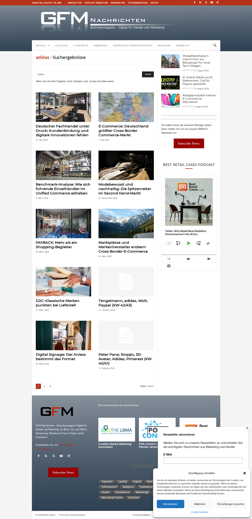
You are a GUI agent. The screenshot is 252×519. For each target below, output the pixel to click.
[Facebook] (194, 2)
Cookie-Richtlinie (199, 512)
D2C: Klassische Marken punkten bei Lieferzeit (58, 303)
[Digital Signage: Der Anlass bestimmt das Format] (63, 335)
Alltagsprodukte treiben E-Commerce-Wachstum (199, 99)
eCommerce (122, 492)
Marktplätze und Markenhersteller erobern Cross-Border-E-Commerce (123, 247)
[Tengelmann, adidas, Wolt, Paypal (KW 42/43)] (126, 281)
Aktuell (41, 45)
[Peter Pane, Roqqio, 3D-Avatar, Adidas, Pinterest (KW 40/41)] (126, 335)
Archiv (154, 2)
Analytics (128, 487)
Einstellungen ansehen (230, 504)
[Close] (247, 428)
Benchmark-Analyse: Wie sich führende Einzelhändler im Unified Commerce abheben (63, 188)
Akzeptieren (170, 504)
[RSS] (200, 2)
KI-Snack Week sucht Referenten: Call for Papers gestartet (197, 80)
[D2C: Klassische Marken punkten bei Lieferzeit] (63, 281)
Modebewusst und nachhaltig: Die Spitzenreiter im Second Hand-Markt (125, 188)
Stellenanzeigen (138, 2)
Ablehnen (199, 504)
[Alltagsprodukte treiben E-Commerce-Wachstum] (170, 101)
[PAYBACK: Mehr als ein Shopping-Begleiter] (63, 223)
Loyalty (122, 481)
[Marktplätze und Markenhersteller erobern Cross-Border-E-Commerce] (126, 223)
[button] (244, 473)
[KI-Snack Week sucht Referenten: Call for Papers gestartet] (170, 82)
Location (61, 45)
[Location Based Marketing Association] (116, 429)
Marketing (101, 45)
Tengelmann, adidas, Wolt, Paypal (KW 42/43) (123, 303)
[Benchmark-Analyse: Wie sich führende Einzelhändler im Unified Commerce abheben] (63, 165)
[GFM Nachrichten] (126, 22)
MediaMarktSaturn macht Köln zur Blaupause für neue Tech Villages (196, 61)
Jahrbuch (183, 45)
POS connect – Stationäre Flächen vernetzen (155, 445)
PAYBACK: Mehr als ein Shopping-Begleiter (56, 244)
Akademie (164, 45)
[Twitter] (206, 2)
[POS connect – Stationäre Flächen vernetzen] (157, 429)
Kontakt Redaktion (96, 2)
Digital (137, 481)
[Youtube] (212, 2)
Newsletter (75, 2)
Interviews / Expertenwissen (132, 45)
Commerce (80, 45)
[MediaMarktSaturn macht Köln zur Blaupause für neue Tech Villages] (170, 61)
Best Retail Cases (112, 497)
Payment (107, 481)
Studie (105, 492)
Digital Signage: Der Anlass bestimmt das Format (61, 356)
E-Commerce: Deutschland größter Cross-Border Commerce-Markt (123, 130)
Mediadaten (118, 2)
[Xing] (217, 2)
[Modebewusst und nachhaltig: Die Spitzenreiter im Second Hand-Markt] (126, 165)
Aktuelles (187, 70)
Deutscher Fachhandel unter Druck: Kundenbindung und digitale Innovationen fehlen (62, 130)
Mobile (151, 481)
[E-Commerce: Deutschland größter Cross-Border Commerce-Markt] (126, 107)
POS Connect (109, 487)
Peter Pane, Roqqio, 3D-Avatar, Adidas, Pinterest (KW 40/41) (125, 358)
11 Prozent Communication (71, 514)
